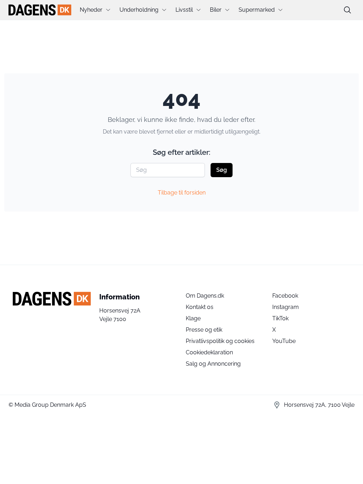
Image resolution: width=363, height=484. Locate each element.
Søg (221, 170)
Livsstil (184, 9)
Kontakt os (199, 307)
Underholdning (138, 9)
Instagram (285, 307)
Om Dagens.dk (205, 295)
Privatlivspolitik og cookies (220, 341)
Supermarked (257, 9)
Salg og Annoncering (213, 363)
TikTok (280, 318)
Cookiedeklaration (209, 352)
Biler (216, 9)
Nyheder (91, 9)
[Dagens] (40, 10)
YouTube (284, 341)
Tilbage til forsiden (182, 192)
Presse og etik (204, 329)
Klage (193, 318)
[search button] (347, 10)
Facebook (285, 295)
